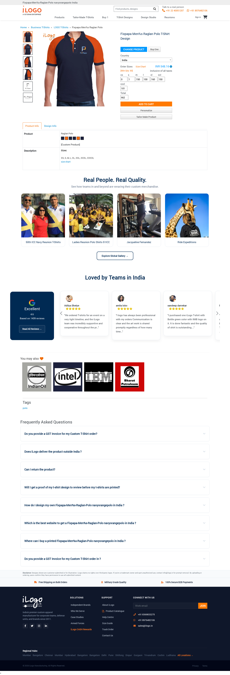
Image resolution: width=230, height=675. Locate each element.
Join (203, 605)
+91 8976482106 (198, 10)
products (59, 17)
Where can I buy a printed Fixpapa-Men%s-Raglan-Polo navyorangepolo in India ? (75, 541)
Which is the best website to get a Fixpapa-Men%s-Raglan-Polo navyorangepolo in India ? (80, 523)
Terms (204, 665)
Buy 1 (105, 17)
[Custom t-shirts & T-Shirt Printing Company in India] (32, 10)
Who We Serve (77, 610)
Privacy (195, 665)
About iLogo (108, 604)
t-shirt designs (125, 17)
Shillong (119, 655)
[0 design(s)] (205, 17)
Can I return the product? (39, 469)
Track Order (108, 629)
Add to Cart (146, 104)
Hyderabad (70, 655)
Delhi (104, 655)
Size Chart (141, 66)
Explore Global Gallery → (115, 255)
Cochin (161, 655)
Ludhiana (171, 655)
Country (124, 55)
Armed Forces (77, 623)
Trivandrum (150, 655)
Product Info (32, 125)
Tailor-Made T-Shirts (83, 17)
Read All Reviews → (32, 328)
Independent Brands (80, 604)
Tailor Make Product (146, 116)
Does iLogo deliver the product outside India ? (53, 451)
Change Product (133, 49)
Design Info (50, 125)
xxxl (122, 83)
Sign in (198, 17)
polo (25, 408)
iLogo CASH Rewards (81, 629)
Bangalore (38, 655)
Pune (110, 655)
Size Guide (107, 623)
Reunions (169, 17)
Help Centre (108, 617)
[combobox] (146, 60)
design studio (148, 17)
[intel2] (66, 376)
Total (123, 93)
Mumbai (27, 655)
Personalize (146, 110)
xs (121, 74)
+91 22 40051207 (174, 10)
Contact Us (107, 635)
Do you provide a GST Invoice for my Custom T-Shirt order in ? (62, 559)
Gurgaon (138, 655)
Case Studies (77, 617)
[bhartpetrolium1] (128, 376)
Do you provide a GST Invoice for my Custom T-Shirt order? (60, 434)
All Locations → (185, 655)
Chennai (49, 655)
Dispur (128, 655)
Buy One (154, 49)
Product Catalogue (114, 610)
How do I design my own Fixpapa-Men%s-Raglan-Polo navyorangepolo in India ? (74, 505)
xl (151, 74)
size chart (66, 161)
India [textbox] (124, 60)
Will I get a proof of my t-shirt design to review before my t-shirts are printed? (72, 487)
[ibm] (97, 376)
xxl (159, 74)
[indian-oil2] (35, 376)
